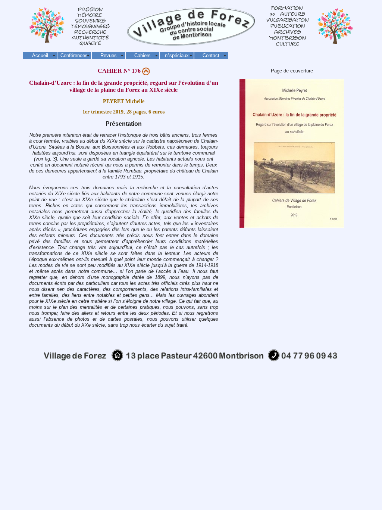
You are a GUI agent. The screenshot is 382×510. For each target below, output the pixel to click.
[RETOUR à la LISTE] (146, 71)
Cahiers (142, 55)
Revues (108, 55)
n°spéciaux (177, 55)
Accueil (40, 55)
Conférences (74, 55)
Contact (211, 55)
